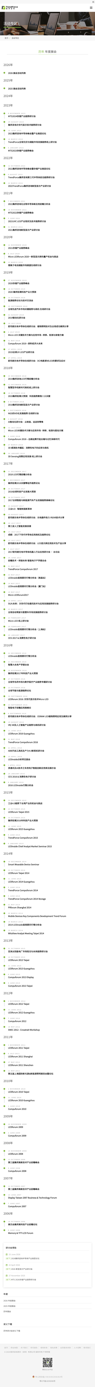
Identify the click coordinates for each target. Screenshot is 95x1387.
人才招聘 (77, 1347)
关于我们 (24, 1347)
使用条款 (44, 1347)
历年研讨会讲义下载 (11, 1330)
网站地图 (14, 1347)
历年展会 (7, 1311)
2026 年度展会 (9, 1300)
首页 (6, 38)
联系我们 (87, 1347)
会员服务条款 (65, 1347)
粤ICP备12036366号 (47, 1381)
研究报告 (34, 1347)
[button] (93, 2)
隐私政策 (53, 1347)
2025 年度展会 (9, 1306)
